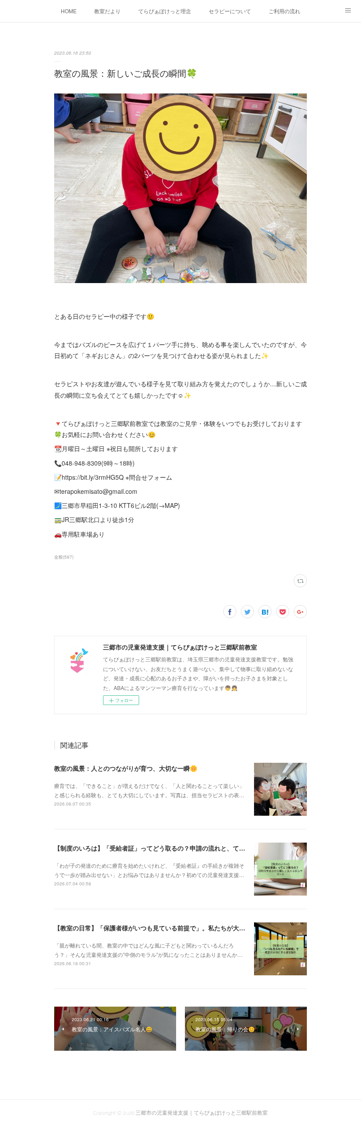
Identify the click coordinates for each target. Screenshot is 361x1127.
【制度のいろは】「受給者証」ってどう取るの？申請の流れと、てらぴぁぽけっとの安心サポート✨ (193, 847)
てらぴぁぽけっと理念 (164, 11)
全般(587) (64, 557)
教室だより (107, 11)
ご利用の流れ (284, 11)
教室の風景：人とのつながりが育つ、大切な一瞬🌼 (125, 768)
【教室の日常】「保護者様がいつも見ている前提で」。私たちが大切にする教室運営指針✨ (181, 927)
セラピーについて (230, 11)
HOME (69, 11)
